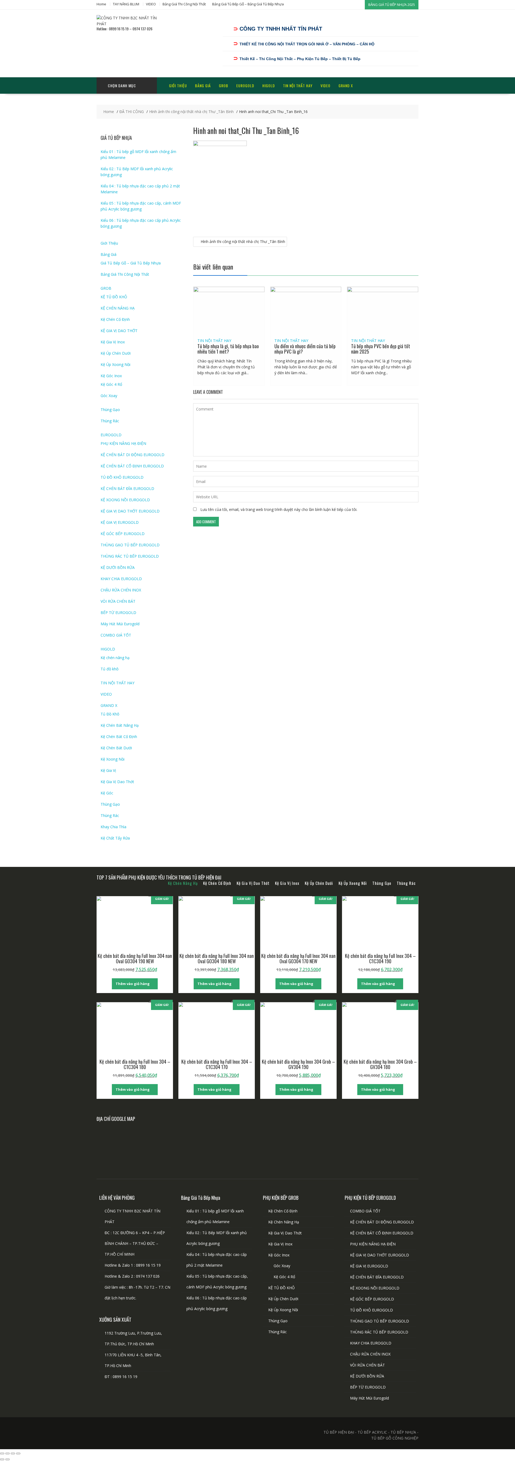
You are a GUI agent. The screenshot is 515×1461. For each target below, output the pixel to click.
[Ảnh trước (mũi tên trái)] (2, 1459)
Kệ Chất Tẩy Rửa (115, 838)
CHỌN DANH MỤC (122, 85)
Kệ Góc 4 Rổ (111, 384)
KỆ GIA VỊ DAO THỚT (119, 330)
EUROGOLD (245, 85)
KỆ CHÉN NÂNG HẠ (118, 308)
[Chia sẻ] (13, 1453)
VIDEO (151, 4)
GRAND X (346, 85)
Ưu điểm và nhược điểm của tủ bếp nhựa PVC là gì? (305, 349)
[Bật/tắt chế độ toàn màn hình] (7, 1453)
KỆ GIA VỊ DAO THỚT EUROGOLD (130, 511)
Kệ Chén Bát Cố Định (119, 736)
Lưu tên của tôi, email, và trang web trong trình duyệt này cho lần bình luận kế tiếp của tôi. (278, 509)
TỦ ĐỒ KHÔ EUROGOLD (122, 477)
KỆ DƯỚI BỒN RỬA (118, 567)
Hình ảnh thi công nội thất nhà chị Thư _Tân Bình (243, 241)
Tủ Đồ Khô (110, 714)
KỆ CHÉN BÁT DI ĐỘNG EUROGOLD (132, 454)
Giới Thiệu (178, 85)
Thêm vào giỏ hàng (133, 983)
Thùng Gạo (110, 409)
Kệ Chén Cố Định (115, 319)
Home (101, 4)
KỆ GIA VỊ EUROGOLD (120, 522)
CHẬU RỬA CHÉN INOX (121, 590)
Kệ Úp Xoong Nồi (115, 364)
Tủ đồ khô (110, 668)
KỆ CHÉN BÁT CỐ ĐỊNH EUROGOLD (132, 465)
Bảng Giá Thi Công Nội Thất (184, 4)
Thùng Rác (110, 420)
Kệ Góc (107, 792)
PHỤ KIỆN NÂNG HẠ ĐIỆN (123, 443)
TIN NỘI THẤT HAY (297, 85)
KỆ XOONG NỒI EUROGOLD (125, 499)
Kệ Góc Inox (111, 375)
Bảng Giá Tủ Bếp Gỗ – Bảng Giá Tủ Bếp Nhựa (248, 4)
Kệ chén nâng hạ (115, 657)
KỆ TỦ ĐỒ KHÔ (114, 296)
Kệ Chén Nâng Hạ (283, 1221)
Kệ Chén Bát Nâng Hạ (120, 725)
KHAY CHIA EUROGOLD (121, 578)
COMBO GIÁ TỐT (116, 635)
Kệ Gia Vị (108, 770)
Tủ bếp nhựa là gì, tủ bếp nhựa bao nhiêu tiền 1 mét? (228, 349)
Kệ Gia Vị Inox (113, 341)
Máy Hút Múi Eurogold (120, 623)
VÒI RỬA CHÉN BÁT (118, 601)
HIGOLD (268, 85)
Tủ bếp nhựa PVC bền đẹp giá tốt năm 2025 (380, 349)
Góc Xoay (109, 395)
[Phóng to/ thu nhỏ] (2, 1453)
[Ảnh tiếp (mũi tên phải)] (7, 1459)
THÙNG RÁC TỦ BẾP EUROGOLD (130, 556)
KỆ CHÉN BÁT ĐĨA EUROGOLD (127, 488)
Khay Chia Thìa (113, 826)
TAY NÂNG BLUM (126, 4)
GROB (223, 85)
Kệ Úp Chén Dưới (116, 353)
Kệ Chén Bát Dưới (116, 747)
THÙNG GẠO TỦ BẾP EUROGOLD (130, 544)
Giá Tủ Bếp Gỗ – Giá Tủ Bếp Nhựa (131, 263)
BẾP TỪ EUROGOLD (118, 612)
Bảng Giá (203, 85)
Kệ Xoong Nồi (112, 759)
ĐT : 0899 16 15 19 (121, 1376)
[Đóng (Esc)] (18, 1453)
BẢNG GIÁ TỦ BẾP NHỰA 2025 (391, 4)
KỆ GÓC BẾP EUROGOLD (123, 533)
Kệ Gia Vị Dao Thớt (117, 781)
